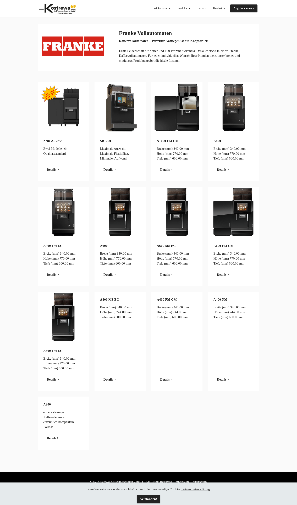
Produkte (183, 8)
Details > (53, 169)
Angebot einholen (244, 8)
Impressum (181, 482)
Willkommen (161, 8)
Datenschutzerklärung (195, 489)
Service (202, 8)
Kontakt (217, 8)
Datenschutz (199, 482)
